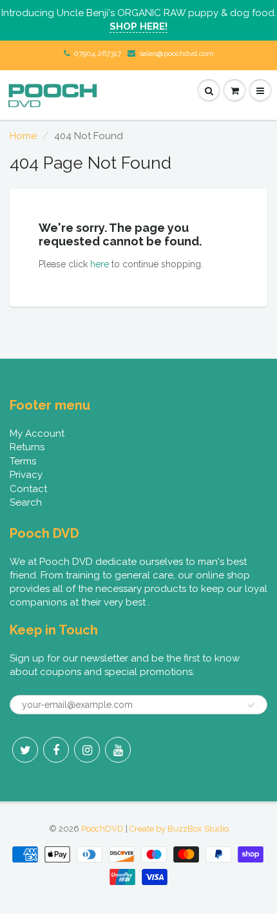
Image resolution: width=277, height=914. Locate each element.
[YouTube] (118, 750)
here (99, 264)
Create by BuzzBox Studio (179, 828)
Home (23, 136)
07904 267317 (97, 53)
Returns (27, 447)
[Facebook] (56, 750)
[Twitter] (25, 750)
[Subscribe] (251, 705)
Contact (28, 489)
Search (26, 502)
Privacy (26, 475)
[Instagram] (87, 750)
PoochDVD (102, 828)
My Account (37, 433)
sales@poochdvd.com (176, 53)
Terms (23, 461)
